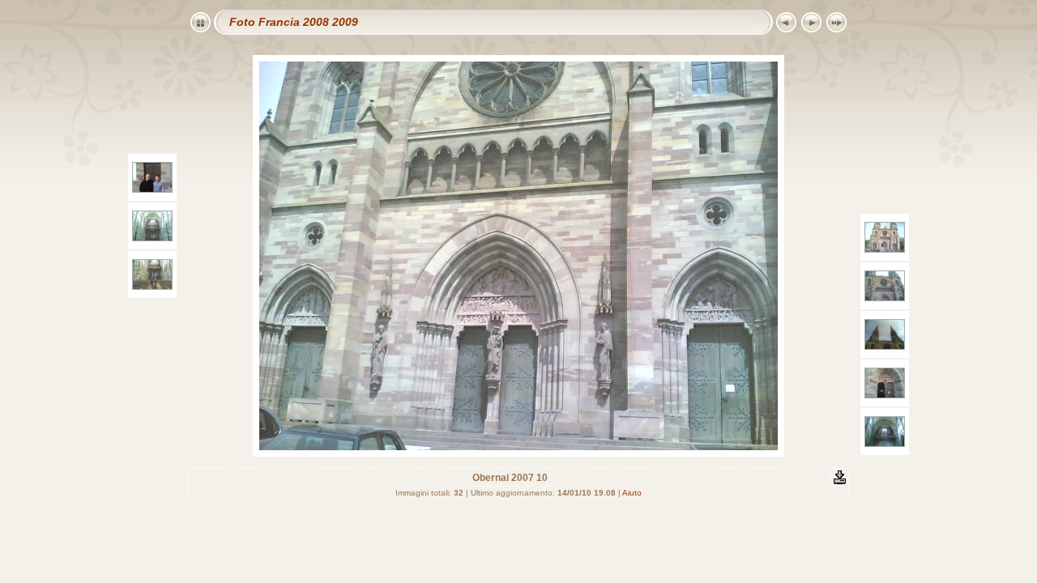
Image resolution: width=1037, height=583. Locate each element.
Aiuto (632, 492)
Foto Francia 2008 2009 (293, 21)
